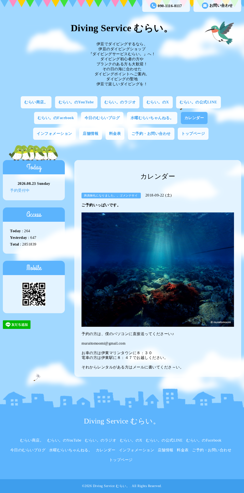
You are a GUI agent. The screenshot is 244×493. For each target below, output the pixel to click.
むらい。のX (158, 102)
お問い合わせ (221, 5)
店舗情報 (90, 133)
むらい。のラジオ (120, 102)
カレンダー (194, 118)
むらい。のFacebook (56, 118)
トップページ (193, 133)
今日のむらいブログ (102, 118)
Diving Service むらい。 (122, 28)
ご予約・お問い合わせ (151, 133)
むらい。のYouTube (76, 102)
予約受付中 (20, 190)
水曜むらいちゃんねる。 (152, 118)
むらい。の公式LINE (198, 102)
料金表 (115, 133)
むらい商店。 (36, 102)
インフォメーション (54, 133)
